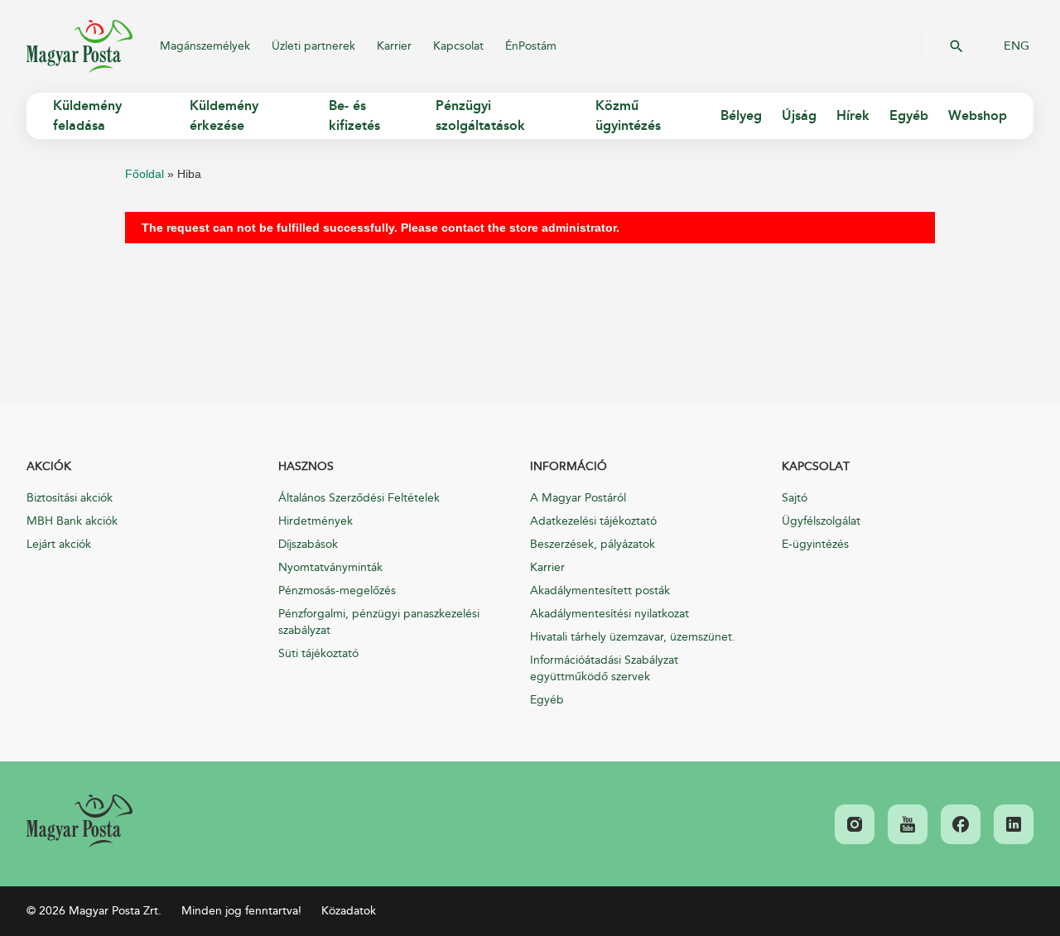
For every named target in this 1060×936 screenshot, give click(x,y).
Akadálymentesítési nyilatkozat (609, 614)
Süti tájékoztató (318, 653)
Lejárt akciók (58, 544)
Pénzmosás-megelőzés (337, 590)
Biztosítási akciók (69, 498)
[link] (79, 820)
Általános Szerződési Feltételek (359, 498)
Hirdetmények (315, 521)
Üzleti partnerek (313, 46)
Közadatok (348, 911)
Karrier (394, 46)
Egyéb (547, 700)
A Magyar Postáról (578, 498)
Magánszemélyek (205, 46)
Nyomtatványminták (330, 567)
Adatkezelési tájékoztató (593, 521)
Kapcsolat (458, 46)
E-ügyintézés (815, 544)
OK (956, 46)
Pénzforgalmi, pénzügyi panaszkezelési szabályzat (378, 622)
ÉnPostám (530, 46)
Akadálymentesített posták (600, 590)
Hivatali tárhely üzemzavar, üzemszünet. (632, 637)
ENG (1016, 46)
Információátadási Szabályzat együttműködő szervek (604, 668)
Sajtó (794, 498)
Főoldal (144, 173)
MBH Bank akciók (72, 521)
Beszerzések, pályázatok (592, 544)
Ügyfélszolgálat (821, 521)
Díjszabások (308, 544)
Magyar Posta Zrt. (79, 46)
